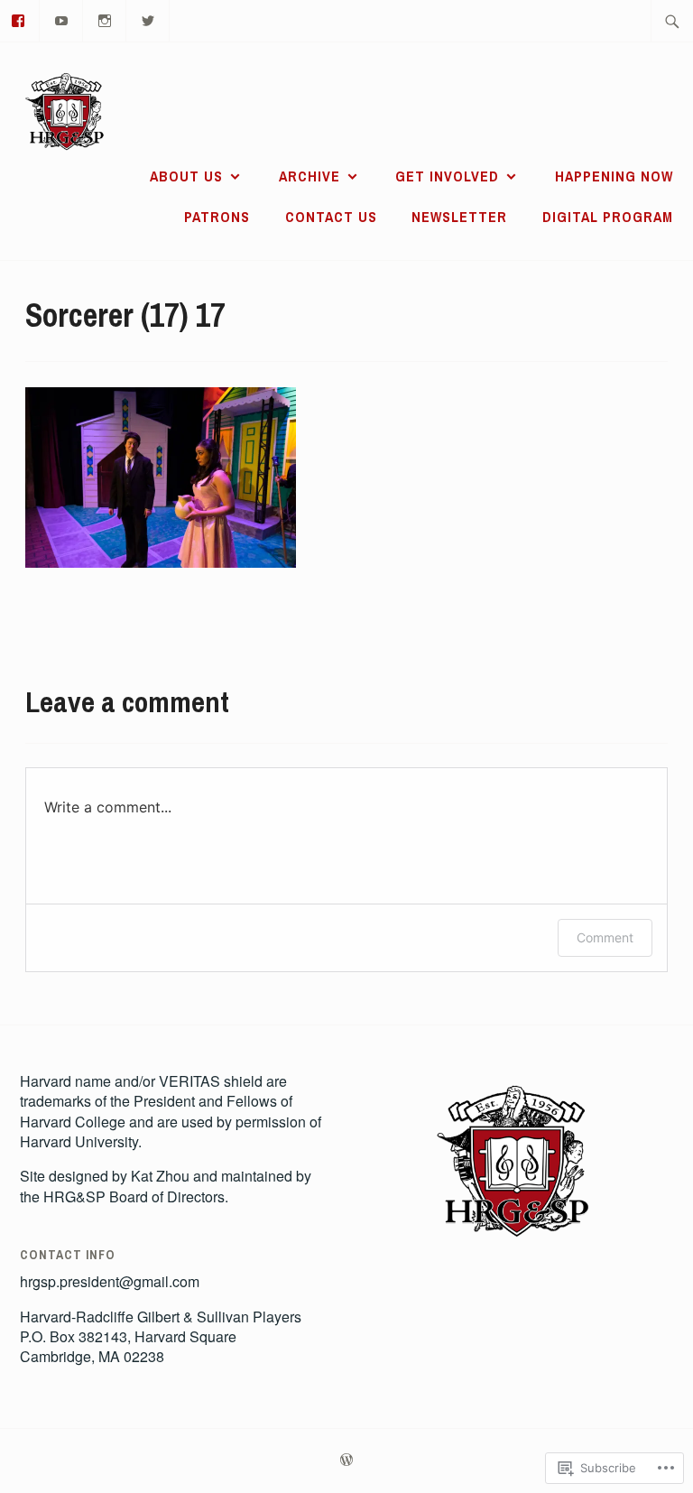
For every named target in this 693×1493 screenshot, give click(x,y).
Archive (309, 176)
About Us (186, 176)
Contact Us (331, 217)
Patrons (217, 217)
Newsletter (459, 217)
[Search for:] (672, 21)
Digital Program (607, 217)
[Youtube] (62, 18)
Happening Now (614, 176)
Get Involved (447, 176)
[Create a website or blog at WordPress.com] (346, 1460)
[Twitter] (148, 18)
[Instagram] (105, 18)
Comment (605, 937)
